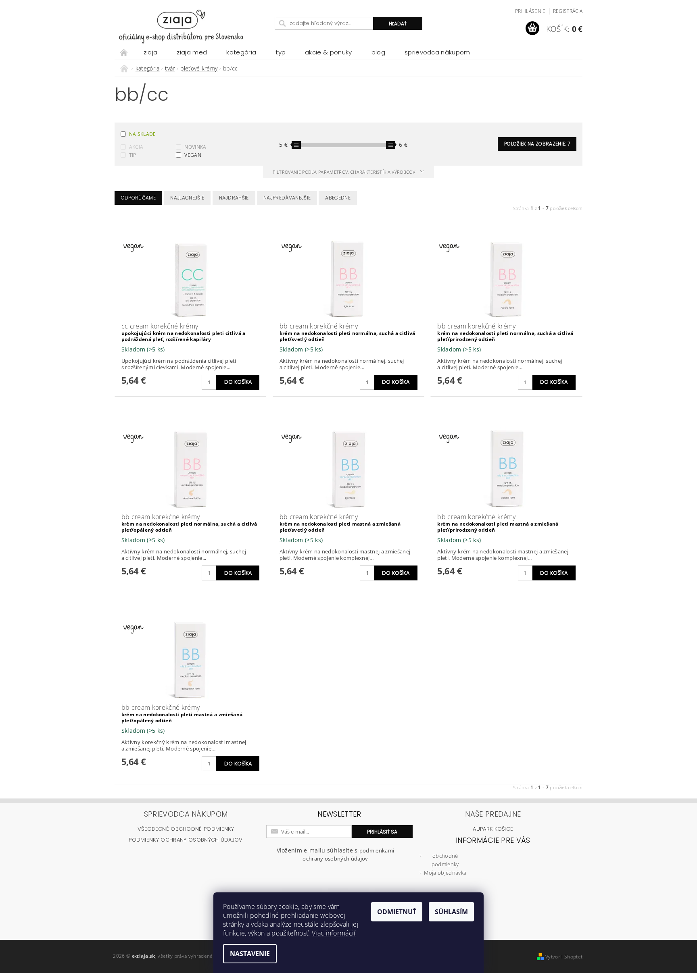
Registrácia (568, 11)
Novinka (195, 146)
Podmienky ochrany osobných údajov (186, 840)
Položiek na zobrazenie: (537, 143)
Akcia (136, 146)
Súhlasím (451, 911)
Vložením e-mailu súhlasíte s (335, 854)
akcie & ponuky (328, 52)
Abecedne (338, 197)
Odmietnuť (396, 911)
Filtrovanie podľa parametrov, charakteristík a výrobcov (344, 172)
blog (378, 52)
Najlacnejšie (187, 197)
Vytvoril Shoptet (563, 956)
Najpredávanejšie (287, 197)
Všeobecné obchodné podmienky (186, 829)
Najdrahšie (234, 197)
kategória (241, 52)
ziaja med (192, 52)
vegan (192, 155)
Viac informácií (334, 933)
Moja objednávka (445, 872)
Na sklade (142, 134)
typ (280, 52)
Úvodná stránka (124, 52)
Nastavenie (250, 953)
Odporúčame (138, 197)
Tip (132, 155)
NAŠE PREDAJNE (493, 814)
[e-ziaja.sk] (193, 26)
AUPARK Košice (493, 829)
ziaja (151, 52)
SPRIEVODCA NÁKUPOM (437, 52)
